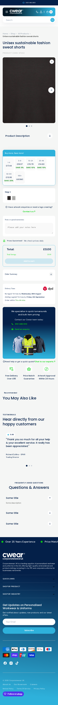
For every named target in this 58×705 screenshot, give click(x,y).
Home (5, 33)
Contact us (28, 211)
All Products (23, 33)
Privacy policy (39, 689)
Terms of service (23, 689)
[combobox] (29, 20)
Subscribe (29, 630)
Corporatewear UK (16, 680)
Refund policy (8, 689)
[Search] (52, 20)
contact (19, 179)
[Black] (9, 198)
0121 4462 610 (21, 324)
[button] (7, 12)
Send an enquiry (22, 329)
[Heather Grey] (13, 198)
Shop (13, 33)
